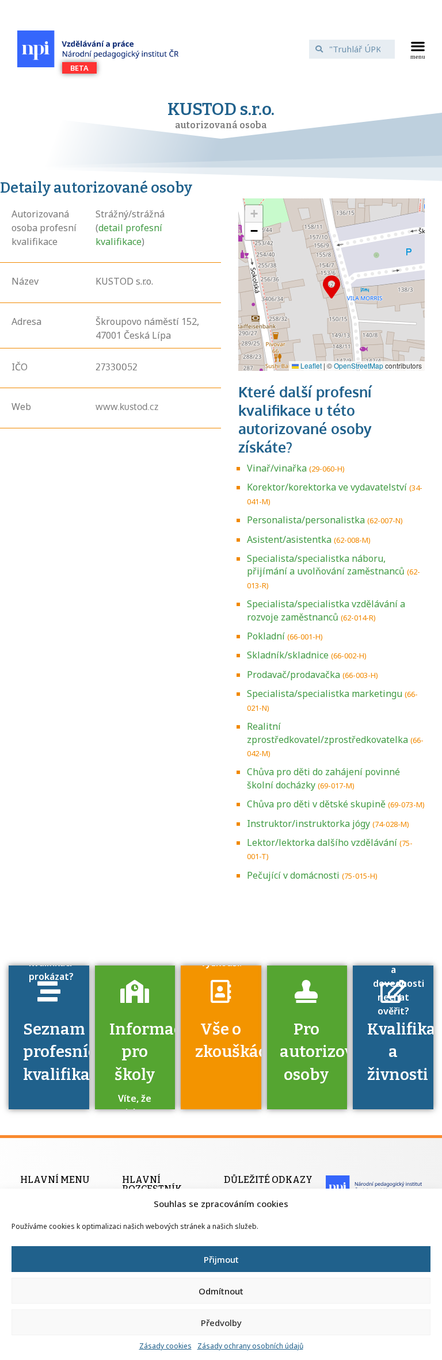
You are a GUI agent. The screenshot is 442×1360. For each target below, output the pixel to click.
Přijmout (221, 1259)
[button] (417, 49)
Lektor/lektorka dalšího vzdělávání (322, 842)
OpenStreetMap (358, 365)
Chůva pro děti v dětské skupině (316, 804)
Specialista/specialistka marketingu (324, 693)
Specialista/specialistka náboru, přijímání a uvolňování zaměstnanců (326, 564)
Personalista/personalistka (306, 520)
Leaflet (310, 365)
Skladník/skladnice (288, 655)
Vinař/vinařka (277, 468)
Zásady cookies (165, 1346)
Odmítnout (221, 1291)
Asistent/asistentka (289, 539)
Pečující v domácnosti (293, 875)
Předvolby (221, 1322)
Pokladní (266, 636)
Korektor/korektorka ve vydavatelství (327, 487)
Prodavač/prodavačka (293, 674)
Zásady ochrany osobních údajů (250, 1346)
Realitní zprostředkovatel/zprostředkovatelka (327, 732)
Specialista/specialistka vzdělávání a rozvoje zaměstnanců (326, 610)
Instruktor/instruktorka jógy (308, 823)
